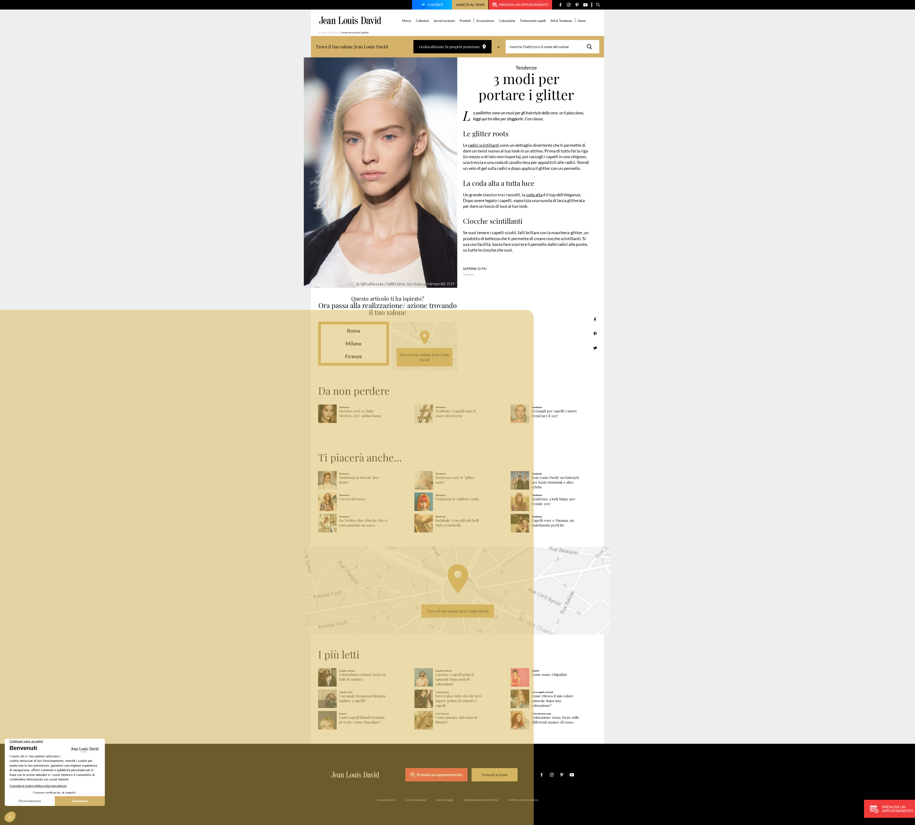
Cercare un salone (416, 799)
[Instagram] (568, 5)
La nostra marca (386, 799)
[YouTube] (585, 5)
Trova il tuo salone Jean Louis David (424, 357)
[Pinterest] (577, 5)
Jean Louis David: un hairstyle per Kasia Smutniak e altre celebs (556, 482)
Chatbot (435, 5)
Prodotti (465, 21)
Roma (353, 331)
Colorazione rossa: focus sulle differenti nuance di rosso (555, 719)
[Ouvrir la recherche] (598, 5)
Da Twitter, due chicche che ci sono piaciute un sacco (363, 522)
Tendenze (468, 274)
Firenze (353, 356)
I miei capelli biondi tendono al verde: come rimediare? (362, 719)
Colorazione (507, 21)
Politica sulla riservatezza (523, 799)
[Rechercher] (590, 46)
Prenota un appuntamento (523, 5)
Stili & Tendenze (561, 21)
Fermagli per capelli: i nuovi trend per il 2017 (554, 413)
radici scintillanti (483, 145)
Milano (353, 343)
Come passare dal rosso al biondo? (456, 719)
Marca (406, 21)
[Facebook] (560, 5)
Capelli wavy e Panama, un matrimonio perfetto (553, 522)
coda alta (534, 194)
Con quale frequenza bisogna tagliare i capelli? (362, 698)
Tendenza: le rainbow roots (457, 499)
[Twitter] (595, 348)
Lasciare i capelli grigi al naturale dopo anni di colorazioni (454, 679)
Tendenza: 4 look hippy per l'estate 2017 (553, 501)
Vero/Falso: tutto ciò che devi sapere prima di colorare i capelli (458, 701)
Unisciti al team (470, 5)
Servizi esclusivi (444, 21)
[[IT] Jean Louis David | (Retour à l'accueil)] (350, 20)
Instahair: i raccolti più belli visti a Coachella (457, 522)
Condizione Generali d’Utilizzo (481, 799)
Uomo (582, 21)
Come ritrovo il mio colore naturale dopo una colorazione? (553, 701)
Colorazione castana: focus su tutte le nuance (362, 677)
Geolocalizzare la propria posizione (449, 46)
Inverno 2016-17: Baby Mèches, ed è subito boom (360, 413)
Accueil (322, 32)
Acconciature (485, 21)
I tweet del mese (352, 499)
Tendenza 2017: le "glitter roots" (455, 480)
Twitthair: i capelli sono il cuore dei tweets (455, 413)
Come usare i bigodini (549, 674)
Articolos (333, 32)
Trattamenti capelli (533, 21)
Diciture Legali (445, 799)
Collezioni (422, 21)
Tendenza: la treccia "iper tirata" (359, 480)
